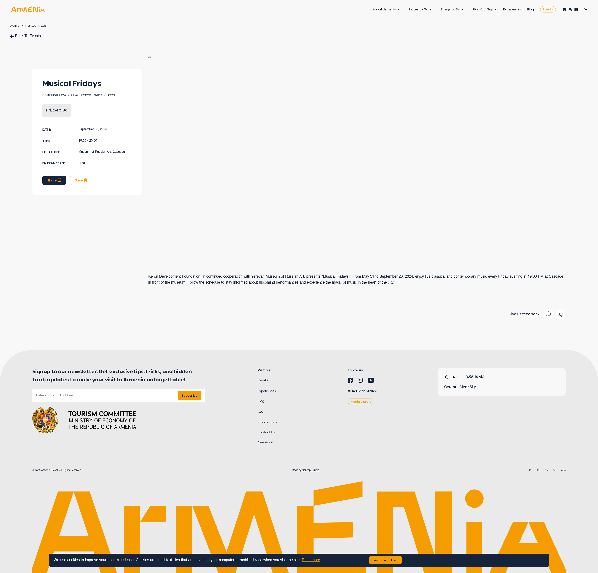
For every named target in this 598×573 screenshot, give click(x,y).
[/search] (570, 9)
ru (546, 470)
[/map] (564, 9)
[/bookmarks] (576, 9)
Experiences (512, 9)
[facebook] (350, 381)
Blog (530, 9)
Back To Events (28, 36)
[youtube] (371, 381)
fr (538, 470)
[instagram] (360, 381)
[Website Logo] (28, 9)
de (554, 470)
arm (563, 470)
